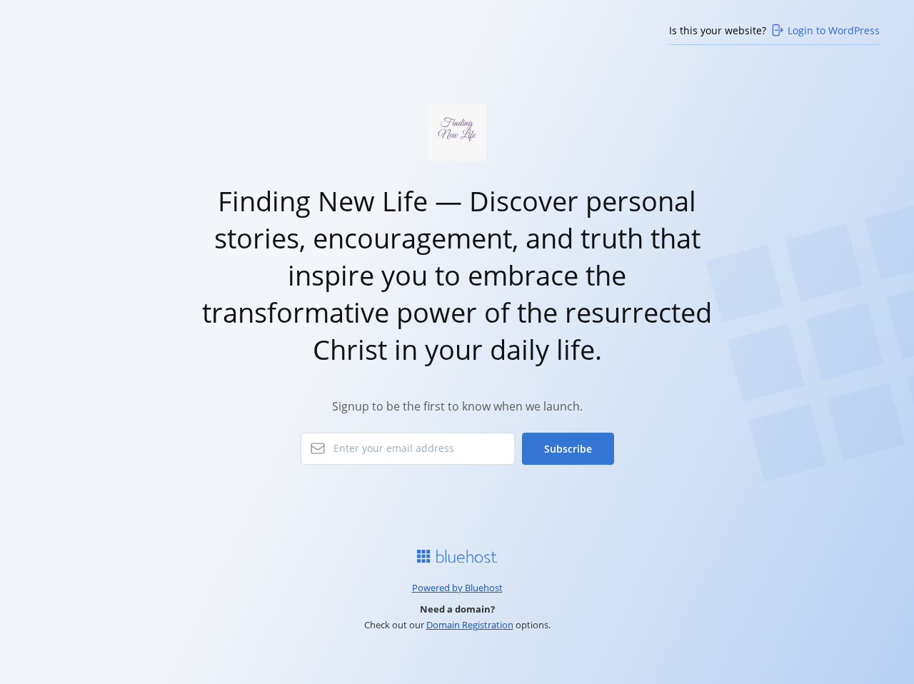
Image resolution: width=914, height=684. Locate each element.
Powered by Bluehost (457, 587)
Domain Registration (469, 624)
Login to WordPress (834, 30)
